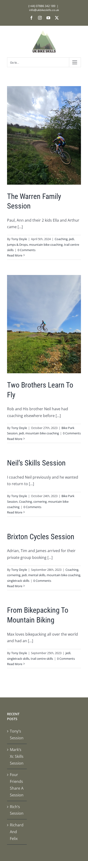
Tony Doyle (19, 239)
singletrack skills (18, 581)
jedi (71, 239)
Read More (14, 255)
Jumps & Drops (17, 244)
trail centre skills (42, 658)
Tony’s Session (16, 734)
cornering (40, 501)
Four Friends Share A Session (16, 784)
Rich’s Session (16, 810)
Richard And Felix (16, 831)
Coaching (61, 239)
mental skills (36, 575)
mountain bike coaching (46, 244)
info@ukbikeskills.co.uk (44, 10)
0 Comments (26, 250)
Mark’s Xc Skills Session (16, 756)
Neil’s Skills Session (36, 462)
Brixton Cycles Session (40, 536)
